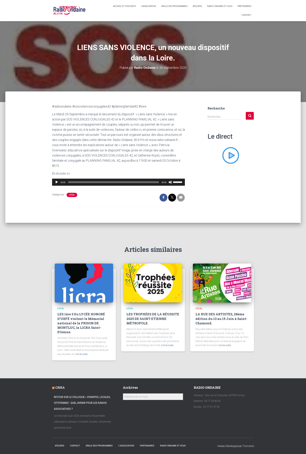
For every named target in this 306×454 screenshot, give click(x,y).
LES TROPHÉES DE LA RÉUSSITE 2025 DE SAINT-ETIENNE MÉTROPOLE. (152, 318)
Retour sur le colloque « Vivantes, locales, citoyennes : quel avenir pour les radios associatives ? (82, 403)
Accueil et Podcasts (124, 6)
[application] (118, 182)
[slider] (178, 182)
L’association (148, 6)
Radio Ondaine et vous (219, 6)
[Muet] (170, 182)
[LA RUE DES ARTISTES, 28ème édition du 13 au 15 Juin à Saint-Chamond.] (222, 282)
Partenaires (244, 6)
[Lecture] (56, 182)
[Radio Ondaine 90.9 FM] (69, 10)
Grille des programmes (174, 6)
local (72, 195)
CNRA (60, 387)
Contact (246, 15)
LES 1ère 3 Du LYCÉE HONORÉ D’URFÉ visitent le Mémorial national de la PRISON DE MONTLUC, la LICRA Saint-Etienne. (81, 323)
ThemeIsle (248, 446)
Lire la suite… (82, 354)
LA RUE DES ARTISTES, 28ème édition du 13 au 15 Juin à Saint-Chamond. (221, 318)
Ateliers (197, 6)
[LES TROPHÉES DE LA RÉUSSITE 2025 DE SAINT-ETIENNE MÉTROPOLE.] (153, 282)
